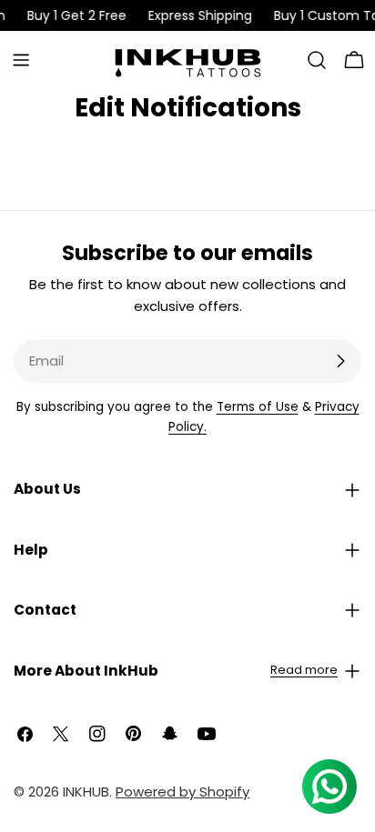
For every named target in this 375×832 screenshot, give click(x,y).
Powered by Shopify (182, 791)
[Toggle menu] (21, 60)
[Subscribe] (340, 361)
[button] (187, 489)
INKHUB (86, 791)
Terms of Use (258, 407)
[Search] (317, 60)
